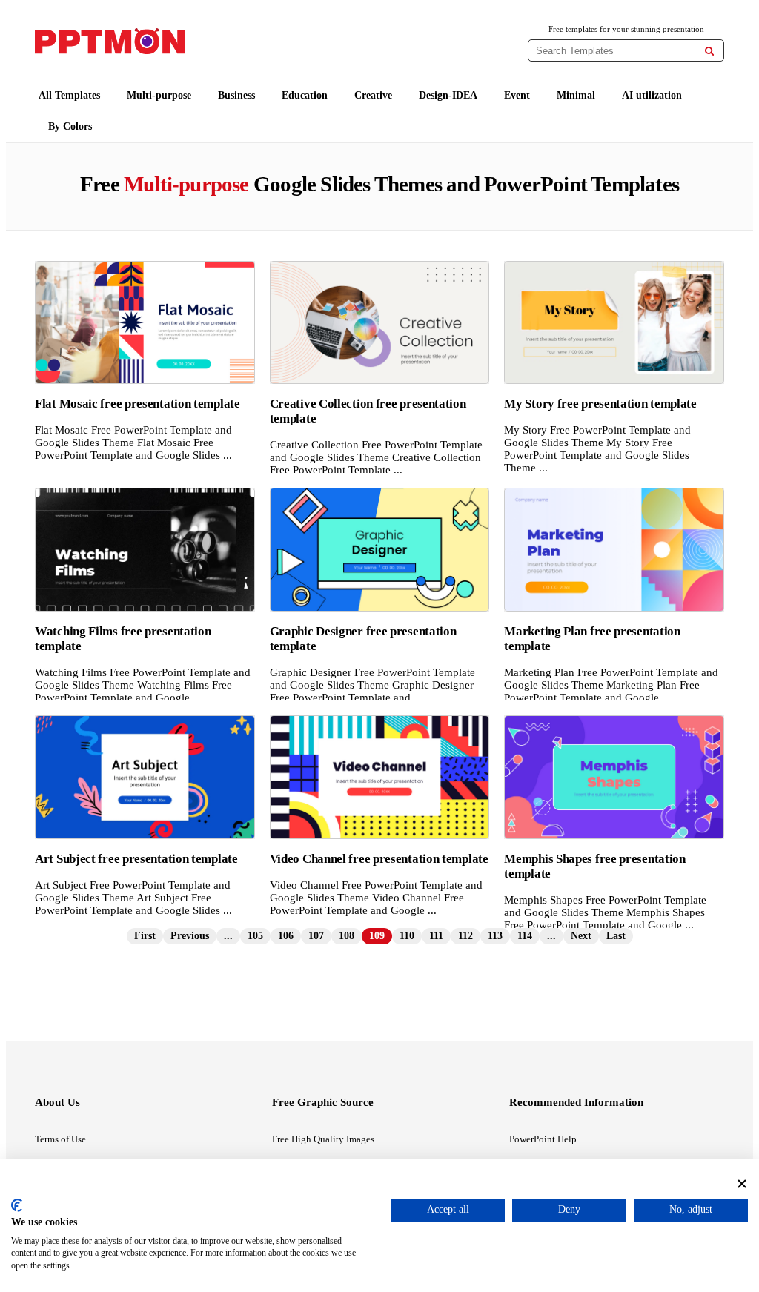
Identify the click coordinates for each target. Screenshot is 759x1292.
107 (316, 935)
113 (495, 935)
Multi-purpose (159, 95)
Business (236, 95)
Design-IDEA (448, 95)
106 (286, 935)
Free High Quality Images (323, 1138)
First (145, 935)
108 (346, 935)
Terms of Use (60, 1138)
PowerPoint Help (543, 1138)
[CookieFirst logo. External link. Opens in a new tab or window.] (16, 1205)
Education (305, 95)
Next (581, 935)
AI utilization (652, 95)
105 (255, 935)
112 (465, 935)
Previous (189, 935)
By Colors (70, 126)
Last (616, 935)
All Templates (69, 95)
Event (517, 95)
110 (407, 935)
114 (524, 935)
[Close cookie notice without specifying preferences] (742, 1184)
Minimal (576, 95)
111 (436, 935)
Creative (373, 95)
